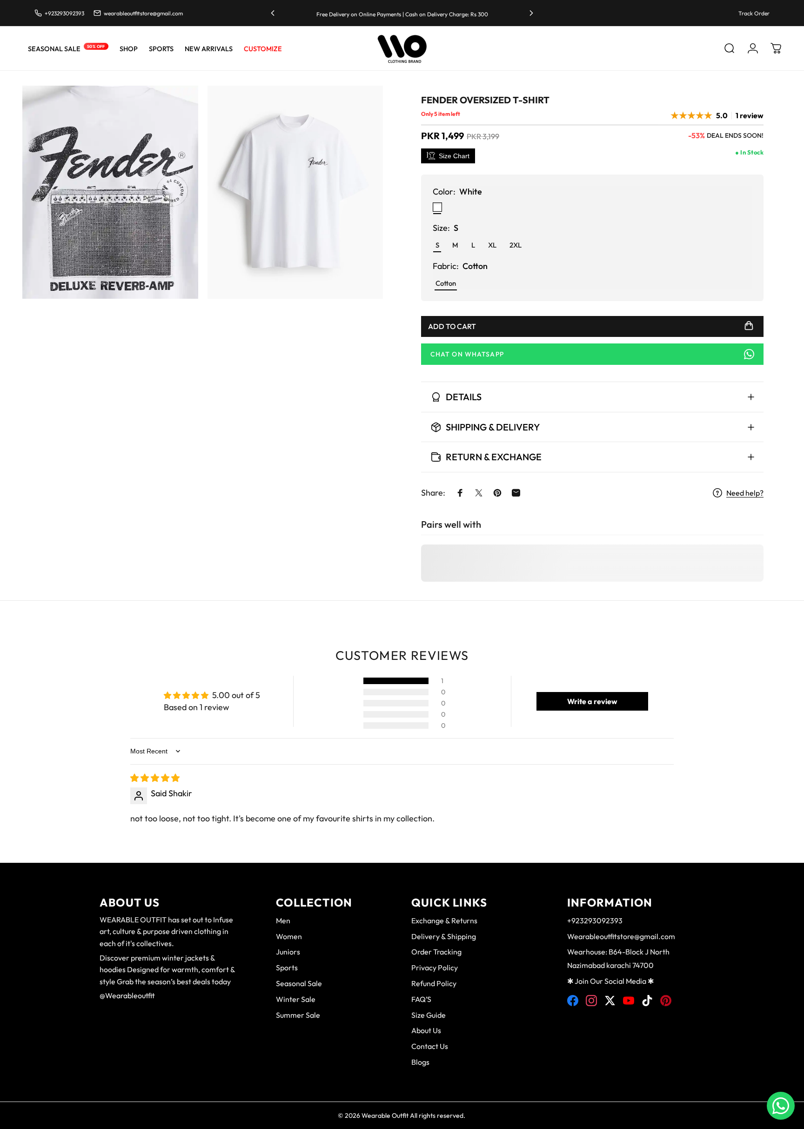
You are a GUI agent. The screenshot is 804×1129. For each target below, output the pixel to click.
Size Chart (454, 156)
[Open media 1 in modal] (110, 192)
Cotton (446, 283)
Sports (287, 967)
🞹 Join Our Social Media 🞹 (610, 981)
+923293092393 (595, 920)
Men (283, 920)
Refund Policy (433, 983)
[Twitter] (610, 1000)
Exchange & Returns (444, 920)
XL (492, 245)
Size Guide (428, 1015)
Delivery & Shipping (443, 936)
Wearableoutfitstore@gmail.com (621, 936)
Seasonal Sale (299, 983)
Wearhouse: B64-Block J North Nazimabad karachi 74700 (618, 958)
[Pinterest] (665, 1000)
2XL (515, 245)
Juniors (288, 951)
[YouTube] (628, 1000)
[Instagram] (591, 1000)
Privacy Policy (434, 967)
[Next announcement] (531, 13)
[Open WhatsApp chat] (781, 1106)
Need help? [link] (745, 492)
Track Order (754, 13)
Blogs (420, 1062)
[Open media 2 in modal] (295, 192)
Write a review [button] (592, 701)
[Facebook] (572, 1000)
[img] (155, 778)
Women (289, 936)
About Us (426, 1030)
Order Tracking (436, 951)
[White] (437, 207)
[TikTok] (647, 1000)
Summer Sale (298, 1015)
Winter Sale (295, 999)
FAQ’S (421, 999)
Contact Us (429, 1046)
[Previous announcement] (272, 13)
